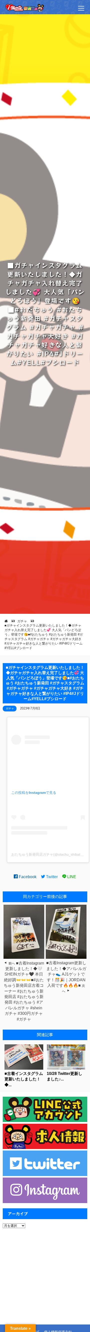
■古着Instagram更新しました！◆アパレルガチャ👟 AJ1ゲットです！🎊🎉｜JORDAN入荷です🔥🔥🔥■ (66, 974)
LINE (71, 877)
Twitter (51, 877)
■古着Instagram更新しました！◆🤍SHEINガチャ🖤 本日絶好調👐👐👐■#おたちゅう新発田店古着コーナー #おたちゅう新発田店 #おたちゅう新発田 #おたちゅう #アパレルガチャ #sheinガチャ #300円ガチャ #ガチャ (24, 991)
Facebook (27, 877)
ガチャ (10, 708)
